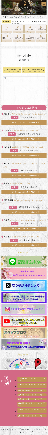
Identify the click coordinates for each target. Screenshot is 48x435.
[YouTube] (24, 321)
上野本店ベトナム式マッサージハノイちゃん (32, 379)
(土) (8, 70)
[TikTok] (24, 297)
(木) (34, 70)
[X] (24, 285)
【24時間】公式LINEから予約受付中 (24, 122)
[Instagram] (24, 309)
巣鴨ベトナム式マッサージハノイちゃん (32, 395)
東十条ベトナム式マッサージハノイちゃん (32, 410)
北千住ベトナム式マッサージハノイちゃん (32, 385)
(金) (39, 70)
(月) (19, 70)
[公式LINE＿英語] (24, 273)
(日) (13, 70)
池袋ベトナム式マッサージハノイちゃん (32, 399)
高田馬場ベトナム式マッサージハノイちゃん (32, 404)
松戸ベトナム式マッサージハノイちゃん (32, 391)
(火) (24, 70)
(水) (29, 70)
